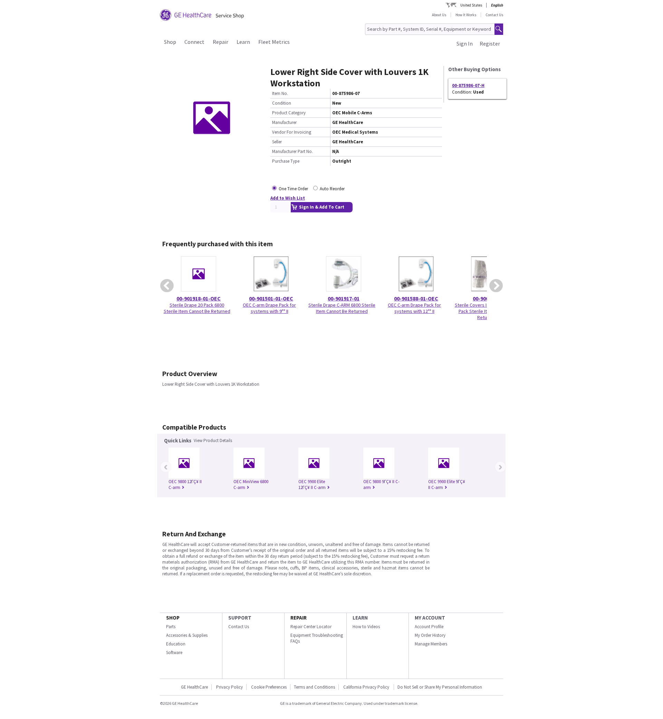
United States (471, 5)
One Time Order (293, 189)
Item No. (280, 93)
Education (175, 644)
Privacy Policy (229, 687)
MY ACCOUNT (430, 617)
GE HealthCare (194, 687)
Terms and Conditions (314, 687)
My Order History (430, 635)
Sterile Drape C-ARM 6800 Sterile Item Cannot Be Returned (341, 308)
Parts (170, 627)
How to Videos (366, 627)
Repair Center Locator (311, 627)
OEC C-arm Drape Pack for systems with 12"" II (414, 308)
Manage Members (431, 644)
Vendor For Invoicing (291, 132)
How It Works (465, 14)
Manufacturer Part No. (292, 151)
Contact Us (494, 14)
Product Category (289, 113)
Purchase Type (285, 161)
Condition (281, 103)
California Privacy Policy (366, 687)
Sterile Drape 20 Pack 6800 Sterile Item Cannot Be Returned (197, 308)
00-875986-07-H (468, 85)
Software (174, 652)
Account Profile (429, 627)
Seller (277, 142)
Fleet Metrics (274, 41)
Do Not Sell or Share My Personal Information (439, 687)
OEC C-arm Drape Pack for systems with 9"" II (269, 308)
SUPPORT (239, 617)
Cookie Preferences (269, 687)
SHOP (173, 617)
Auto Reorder (332, 189)
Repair (220, 41)
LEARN (360, 617)
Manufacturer (284, 122)
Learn (243, 41)
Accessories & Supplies (187, 635)
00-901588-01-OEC (416, 298)
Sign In (465, 43)
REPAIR (298, 617)
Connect (194, 41)
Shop (170, 41)
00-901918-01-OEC (198, 298)
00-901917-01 (343, 298)
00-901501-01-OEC (271, 298)
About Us (439, 14)
